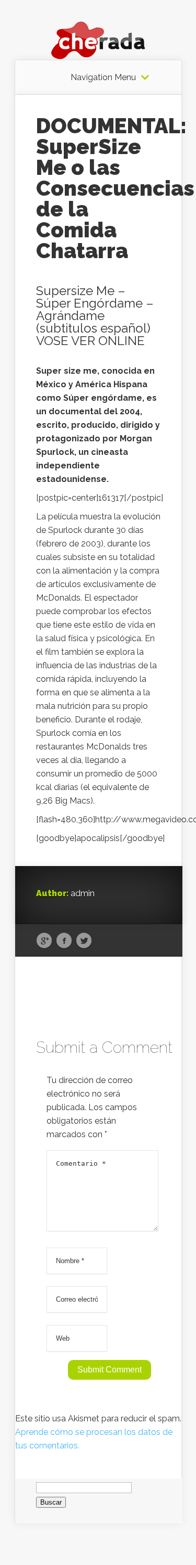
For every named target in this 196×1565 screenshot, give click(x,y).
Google (44, 941)
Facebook (64, 941)
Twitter (84, 941)
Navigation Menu (103, 77)
